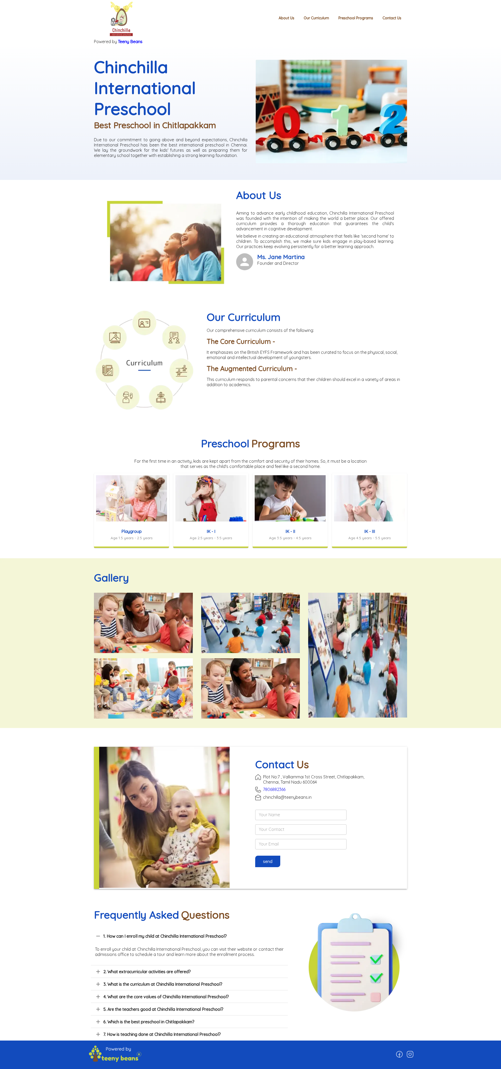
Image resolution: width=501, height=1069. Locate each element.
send (267, 861)
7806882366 (274, 789)
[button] (189, 936)
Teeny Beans (130, 41)
